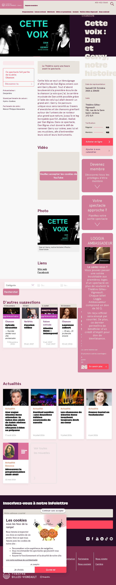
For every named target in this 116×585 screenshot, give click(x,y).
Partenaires (83, 559)
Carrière (99, 564)
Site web (42, 269)
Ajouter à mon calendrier (93, 150)
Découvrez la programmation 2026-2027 (15, 472)
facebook (92, 538)
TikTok (106, 538)
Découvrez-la (11, 84)
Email (111, 538)
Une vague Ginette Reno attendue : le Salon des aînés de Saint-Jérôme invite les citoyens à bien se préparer (15, 421)
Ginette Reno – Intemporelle (51, 331)
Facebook (43, 272)
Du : (43, 285)
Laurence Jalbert (68, 326)
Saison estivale (40, 12)
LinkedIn (102, 538)
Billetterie (51, 12)
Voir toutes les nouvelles (42, 450)
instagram (88, 538)
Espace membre (31, 5)
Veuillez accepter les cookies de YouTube (58, 176)
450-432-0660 (101, 3)
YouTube (97, 538)
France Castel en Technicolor (99, 413)
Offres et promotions (63, 12)
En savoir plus (9, 346)
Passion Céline (29, 326)
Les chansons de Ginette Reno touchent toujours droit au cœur (71, 417)
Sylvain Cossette (11, 326)
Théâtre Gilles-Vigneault (89, 12)
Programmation (27, 12)
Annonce (9, 466)
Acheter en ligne (94, 141)
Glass (112, 4)
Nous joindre (101, 559)
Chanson (88, 15)
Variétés (28, 321)
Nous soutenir (104, 12)
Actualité (10, 408)
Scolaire (76, 12)
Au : (66, 285)
